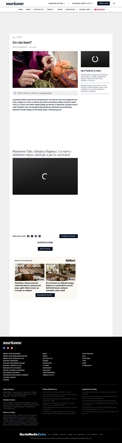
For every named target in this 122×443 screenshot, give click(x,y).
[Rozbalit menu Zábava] (53, 9)
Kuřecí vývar (12, 419)
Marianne (55, 434)
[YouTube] (12, 348)
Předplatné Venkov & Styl (13, 358)
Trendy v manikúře (8, 402)
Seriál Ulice (19, 404)
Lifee (84, 363)
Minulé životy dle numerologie (22, 402)
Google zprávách (46, 93)
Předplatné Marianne (12, 353)
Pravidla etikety (7, 392)
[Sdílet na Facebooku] (28, 236)
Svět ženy (86, 358)
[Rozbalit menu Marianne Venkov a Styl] (93, 3)
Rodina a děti (84, 9)
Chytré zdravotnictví (29, 404)
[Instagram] (8, 348)
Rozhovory (70, 9)
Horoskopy (47, 368)
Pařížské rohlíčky (32, 419)
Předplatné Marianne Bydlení (15, 356)
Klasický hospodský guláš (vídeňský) (17, 422)
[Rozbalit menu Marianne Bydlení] (64, 3)
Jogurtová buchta (21, 419)
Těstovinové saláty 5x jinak (30, 424)
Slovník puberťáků (17, 392)
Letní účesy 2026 (30, 406)
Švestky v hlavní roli (23, 415)
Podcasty (47, 370)
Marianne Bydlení (56, 3)
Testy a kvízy (27, 392)
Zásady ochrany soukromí (14, 370)
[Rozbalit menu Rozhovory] (75, 9)
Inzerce (6, 380)
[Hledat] (114, 3)
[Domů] (16, 3)
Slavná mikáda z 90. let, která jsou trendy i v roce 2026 (57, 392)
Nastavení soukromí (11, 372)
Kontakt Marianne (10, 361)
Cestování (9, 394)
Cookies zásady (9, 377)
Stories (46, 365)
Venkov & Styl (48, 375)
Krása (28, 9)
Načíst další (45, 249)
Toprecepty (87, 365)
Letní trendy (14, 395)
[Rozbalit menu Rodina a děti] (91, 9)
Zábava (50, 9)
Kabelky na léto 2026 (19, 406)
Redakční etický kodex (12, 368)
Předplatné (103, 3)
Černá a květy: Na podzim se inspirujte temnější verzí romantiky (99, 400)
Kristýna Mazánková (20, 47)
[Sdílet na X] (32, 236)
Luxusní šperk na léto (9, 408)
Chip (84, 361)
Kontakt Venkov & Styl (12, 365)
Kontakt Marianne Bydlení (14, 363)
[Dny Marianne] (99, 10)
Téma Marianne (49, 372)
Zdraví (60, 9)
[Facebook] (4, 348)
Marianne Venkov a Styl (82, 3)
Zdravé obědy (22, 395)
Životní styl (39, 9)
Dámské (69, 434)
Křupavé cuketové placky (9, 415)
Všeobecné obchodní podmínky (16, 375)
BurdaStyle (81, 434)
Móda (21, 9)
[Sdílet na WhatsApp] (40, 236)
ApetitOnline (87, 353)
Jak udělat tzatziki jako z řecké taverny (13, 421)
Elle (84, 356)
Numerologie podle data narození (22, 394)
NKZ (75, 434)
